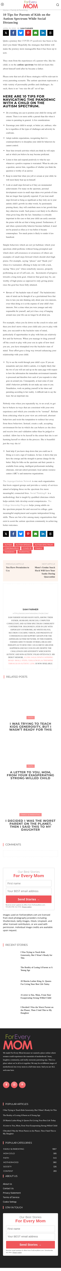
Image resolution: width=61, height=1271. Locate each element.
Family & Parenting (19, 10)
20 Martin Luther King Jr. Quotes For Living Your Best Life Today (29, 1120)
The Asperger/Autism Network (17, 481)
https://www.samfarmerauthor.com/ (30, 613)
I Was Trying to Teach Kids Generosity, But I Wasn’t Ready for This (30, 726)
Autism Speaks (23, 545)
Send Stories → (29, 899)
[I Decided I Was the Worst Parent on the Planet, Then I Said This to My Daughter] (30, 797)
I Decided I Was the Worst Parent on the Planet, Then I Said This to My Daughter (30, 825)
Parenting (24, 552)
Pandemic (10, 552)
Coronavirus (12, 548)
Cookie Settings (10, 1202)
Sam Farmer (26, 28)
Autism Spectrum (44, 545)
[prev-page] (27, 836)
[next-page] (32, 836)
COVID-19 (27, 548)
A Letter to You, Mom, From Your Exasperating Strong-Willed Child (30, 775)
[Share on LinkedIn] (43, 33)
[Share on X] (6, 33)
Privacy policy (27, 907)
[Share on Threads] (50, 33)
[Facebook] (6, 1085)
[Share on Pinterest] (28, 33)
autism (8, 545)
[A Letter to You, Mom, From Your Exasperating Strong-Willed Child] (30, 748)
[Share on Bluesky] (21, 33)
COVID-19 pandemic (32, 40)
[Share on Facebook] (13, 33)
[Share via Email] (35, 33)
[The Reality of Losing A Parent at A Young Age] (10, 969)
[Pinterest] (22, 1085)
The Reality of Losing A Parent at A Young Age (21, 1115)
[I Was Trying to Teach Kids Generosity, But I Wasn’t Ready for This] (30, 700)
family (38, 548)
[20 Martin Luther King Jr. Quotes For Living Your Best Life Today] (10, 983)
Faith (30, 717)
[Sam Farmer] (30, 596)
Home (6, 10)
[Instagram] (14, 1085)
